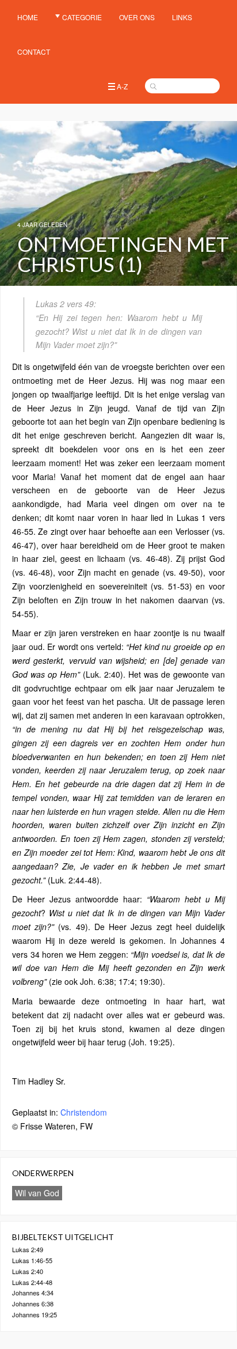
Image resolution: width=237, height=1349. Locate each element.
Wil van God (37, 1193)
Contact (33, 51)
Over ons (137, 17)
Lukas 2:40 (27, 1271)
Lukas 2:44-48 (32, 1282)
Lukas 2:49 (27, 1249)
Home (27, 17)
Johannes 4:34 (32, 1292)
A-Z (122, 86)
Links (182, 17)
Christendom (83, 1112)
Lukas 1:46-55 (32, 1260)
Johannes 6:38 (32, 1303)
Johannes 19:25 (34, 1314)
